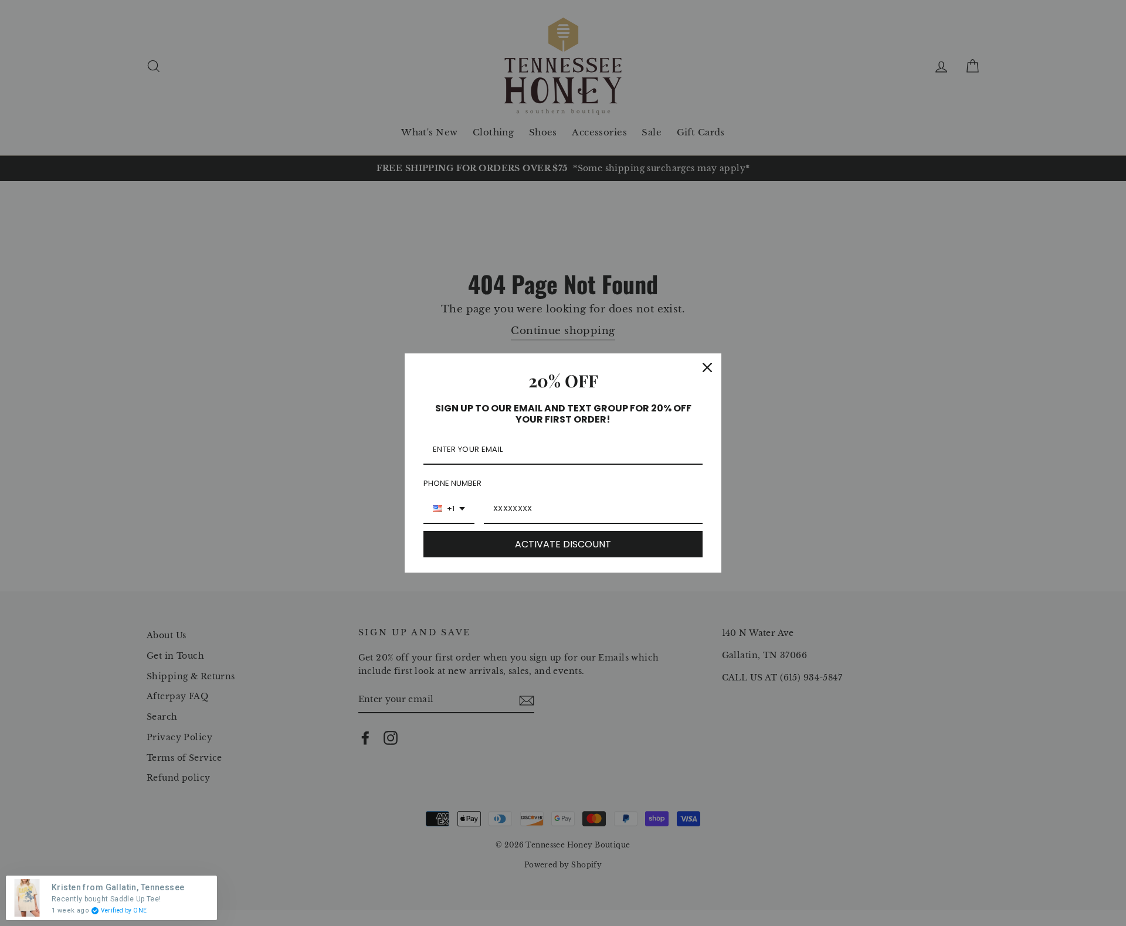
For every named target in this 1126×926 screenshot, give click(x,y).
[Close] (707, 367)
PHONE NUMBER (452, 483)
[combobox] (448, 509)
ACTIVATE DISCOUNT (563, 544)
